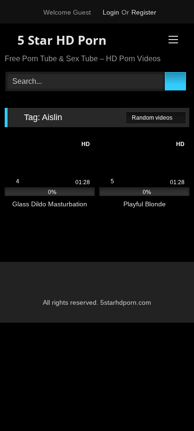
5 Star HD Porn (60, 40)
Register (143, 12)
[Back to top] (165, 403)
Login (111, 12)
